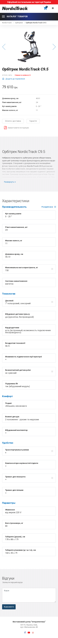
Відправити (9, 607)
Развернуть (9, 182)
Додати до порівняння (15, 79)
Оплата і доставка (13, 121)
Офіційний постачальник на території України (29, 2)
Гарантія (33, 121)
